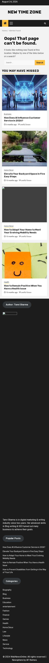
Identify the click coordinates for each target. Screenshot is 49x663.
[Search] (45, 23)
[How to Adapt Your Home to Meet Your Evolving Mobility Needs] (24, 204)
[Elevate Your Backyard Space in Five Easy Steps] (24, 148)
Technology (8, 648)
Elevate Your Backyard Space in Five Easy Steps (23, 551)
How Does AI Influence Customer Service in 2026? (22, 119)
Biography (7, 590)
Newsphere (17, 660)
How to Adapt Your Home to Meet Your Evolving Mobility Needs (22, 231)
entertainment (9, 606)
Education (7, 602)
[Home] (5, 23)
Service (6, 644)
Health (6, 282)
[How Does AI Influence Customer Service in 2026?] (24, 92)
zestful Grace (25, 125)
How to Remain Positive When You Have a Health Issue (23, 287)
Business (7, 114)
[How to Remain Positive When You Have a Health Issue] (24, 260)
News (5, 640)
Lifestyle (6, 636)
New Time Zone (24, 12)
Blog (5, 594)
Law (4, 632)
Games (6, 619)
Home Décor (8, 170)
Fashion (6, 611)
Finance (6, 615)
